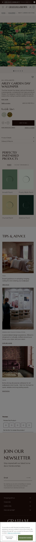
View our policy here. (14, 533)
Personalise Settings (9, 537)
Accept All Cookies (25, 538)
